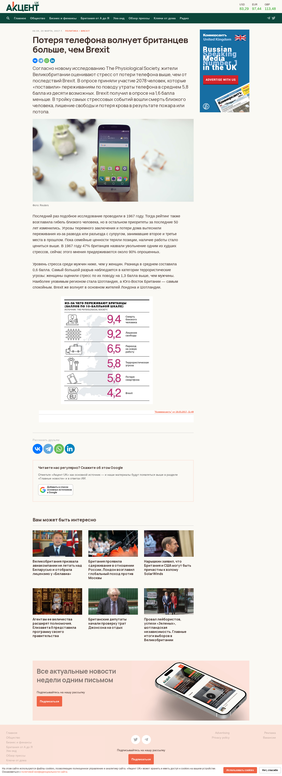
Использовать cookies (240, 770)
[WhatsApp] (46, 60)
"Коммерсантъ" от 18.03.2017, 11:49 (174, 412)
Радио (184, 18)
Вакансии (269, 737)
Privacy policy (221, 737)
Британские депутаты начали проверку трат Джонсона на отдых (107, 623)
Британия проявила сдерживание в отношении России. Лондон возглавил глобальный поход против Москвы (111, 569)
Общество (37, 18)
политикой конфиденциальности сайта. (44, 771)
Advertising (222, 732)
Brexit (85, 31)
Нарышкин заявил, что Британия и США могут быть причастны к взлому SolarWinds (167, 567)
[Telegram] (40, 60)
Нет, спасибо (270, 770)
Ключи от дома (165, 18)
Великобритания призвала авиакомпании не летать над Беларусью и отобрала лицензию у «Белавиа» (57, 567)
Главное (20, 18)
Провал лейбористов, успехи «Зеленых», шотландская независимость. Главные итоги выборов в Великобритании (165, 629)
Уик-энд (118, 18)
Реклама (270, 732)
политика (71, 31)
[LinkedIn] (52, 60)
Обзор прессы (139, 18)
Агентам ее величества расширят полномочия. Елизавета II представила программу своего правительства (54, 627)
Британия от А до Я (95, 18)
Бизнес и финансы (63, 18)
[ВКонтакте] (35, 60)
